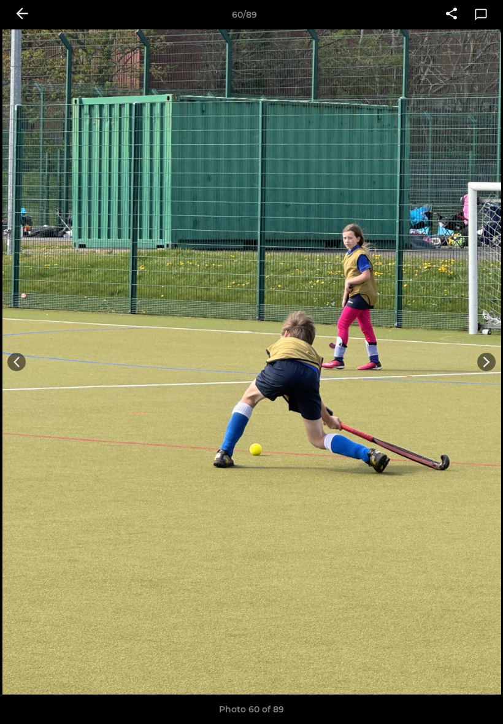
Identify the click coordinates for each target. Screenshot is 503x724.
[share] (451, 14)
